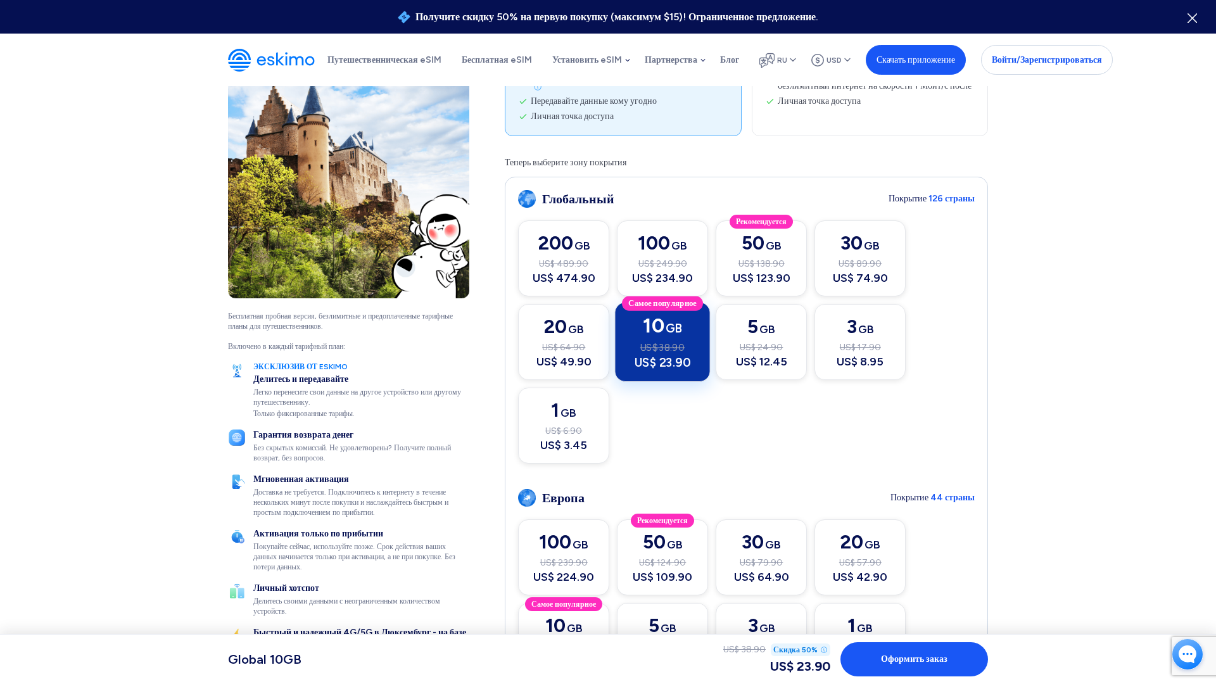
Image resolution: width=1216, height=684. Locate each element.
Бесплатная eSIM (497, 59)
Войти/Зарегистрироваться (1047, 59)
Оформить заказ (914, 659)
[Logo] (271, 60)
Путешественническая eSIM (384, 59)
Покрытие (932, 198)
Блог (729, 59)
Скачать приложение (916, 59)
